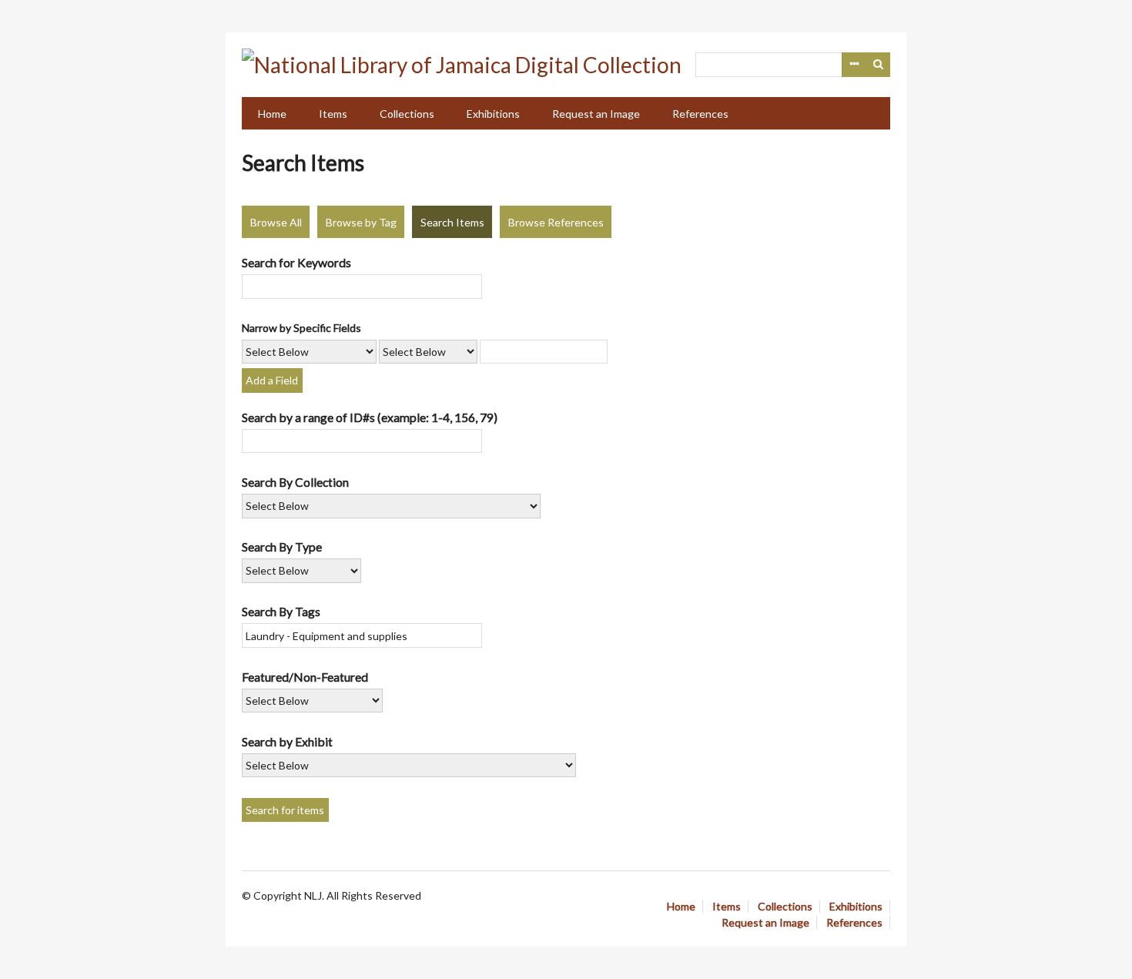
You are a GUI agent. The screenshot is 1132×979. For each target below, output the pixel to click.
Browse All (276, 222)
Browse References (556, 222)
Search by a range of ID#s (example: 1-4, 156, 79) (369, 417)
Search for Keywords (296, 262)
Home (272, 113)
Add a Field (272, 380)
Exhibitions (493, 113)
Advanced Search (854, 64)
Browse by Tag (361, 222)
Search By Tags (281, 611)
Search (878, 64)
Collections (407, 113)
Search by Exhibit (287, 741)
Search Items (452, 222)
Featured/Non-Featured (305, 676)
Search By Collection (295, 481)
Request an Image (596, 113)
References (700, 113)
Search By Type (282, 546)
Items (333, 113)
